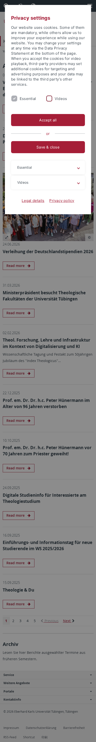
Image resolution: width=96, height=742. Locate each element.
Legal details (33, 200)
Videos (61, 98)
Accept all (48, 120)
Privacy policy (61, 200)
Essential (28, 98)
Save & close (48, 147)
